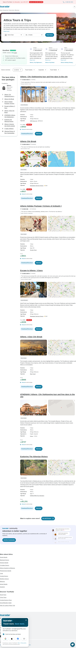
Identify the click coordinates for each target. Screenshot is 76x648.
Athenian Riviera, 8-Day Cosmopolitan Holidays (9, 132)
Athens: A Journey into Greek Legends (9, 125)
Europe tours (5, 10)
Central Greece (4, 576)
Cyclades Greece (4, 565)
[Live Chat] (72, 644)
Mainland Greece (4, 560)
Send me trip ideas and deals (13, 634)
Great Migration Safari (6, 602)
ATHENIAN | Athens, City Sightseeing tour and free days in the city (9, 116)
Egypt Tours (3, 594)
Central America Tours (6, 600)
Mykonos (2, 581)
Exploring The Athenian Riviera (8, 120)
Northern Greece (4, 578)
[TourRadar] (5, 6)
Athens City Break (49, 62)
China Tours (3, 597)
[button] (48, 129)
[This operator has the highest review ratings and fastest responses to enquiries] (41, 121)
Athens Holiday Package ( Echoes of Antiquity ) (67, 62)
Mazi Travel (32, 374)
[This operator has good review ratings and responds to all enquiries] (36, 436)
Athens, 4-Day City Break (9, 111)
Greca (31, 436)
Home (1, 10)
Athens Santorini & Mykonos (7, 568)
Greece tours (11, 10)
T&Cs (19, 643)
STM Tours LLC (33, 121)
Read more (6, 31)
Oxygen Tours (33, 250)
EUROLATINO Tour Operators (37, 495)
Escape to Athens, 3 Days (9, 107)
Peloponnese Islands (5, 570)
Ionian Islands (3, 584)
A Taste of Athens (9, 128)
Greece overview (5, 69)
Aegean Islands (4, 562)
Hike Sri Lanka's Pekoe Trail (7, 605)
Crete (1, 573)
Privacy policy (23, 643)
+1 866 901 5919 (69, 2)
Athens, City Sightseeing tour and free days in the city (36, 62)
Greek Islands (3, 557)
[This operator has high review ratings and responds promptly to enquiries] (46, 185)
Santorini (2, 587)
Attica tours (17, 10)
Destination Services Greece (36, 185)
